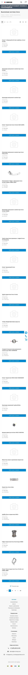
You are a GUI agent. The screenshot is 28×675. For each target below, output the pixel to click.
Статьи (14, 637)
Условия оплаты (14, 616)
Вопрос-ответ (14, 622)
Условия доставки (14, 618)
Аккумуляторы (14, 602)
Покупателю (14, 613)
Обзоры (14, 639)
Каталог (14, 599)
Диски (14, 604)
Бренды (14, 627)
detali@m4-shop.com (15, 651)
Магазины (14, 635)
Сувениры (14, 610)
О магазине (14, 631)
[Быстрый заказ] (26, 340)
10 (20, 590)
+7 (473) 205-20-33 (15, 648)
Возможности (14, 626)
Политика (14, 641)
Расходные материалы (14, 608)
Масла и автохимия (14, 606)
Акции (14, 624)
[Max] (26, 334)
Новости (14, 633)
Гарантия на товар (14, 620)
